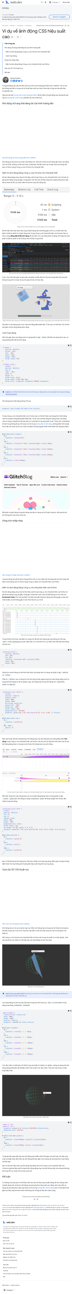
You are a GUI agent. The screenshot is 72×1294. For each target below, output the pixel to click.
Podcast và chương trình (10, 1260)
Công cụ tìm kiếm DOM (17, 993)
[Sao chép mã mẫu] (71, 345)
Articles (5, 8)
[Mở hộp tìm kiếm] (42, 2)
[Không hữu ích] (68, 25)
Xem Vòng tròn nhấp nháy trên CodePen (16, 575)
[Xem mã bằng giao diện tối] (69, 345)
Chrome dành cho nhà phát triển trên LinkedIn (16, 1273)
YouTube (5, 1270)
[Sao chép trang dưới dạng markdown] (18, 37)
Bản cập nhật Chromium (10, 1254)
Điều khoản (5, 1285)
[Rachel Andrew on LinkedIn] (14, 81)
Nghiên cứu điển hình (9, 1257)
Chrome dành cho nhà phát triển (12, 1251)
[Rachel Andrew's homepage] (22, 81)
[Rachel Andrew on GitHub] (11, 81)
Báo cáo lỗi (6, 1240)
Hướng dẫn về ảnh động (15, 98)
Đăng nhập (66, 2)
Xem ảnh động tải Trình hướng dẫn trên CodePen (19, 158)
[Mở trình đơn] (3, 2)
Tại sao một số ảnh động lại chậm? (25, 95)
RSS (4, 1276)
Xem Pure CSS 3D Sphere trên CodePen (16, 924)
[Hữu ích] (65, 25)
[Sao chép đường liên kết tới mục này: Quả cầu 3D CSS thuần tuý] (30, 870)
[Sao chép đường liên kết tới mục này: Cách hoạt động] (17, 333)
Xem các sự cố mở (8, 1243)
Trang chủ (5, 25)
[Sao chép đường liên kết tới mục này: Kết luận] (12, 1177)
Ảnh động (28, 25)
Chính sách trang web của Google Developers (18, 1209)
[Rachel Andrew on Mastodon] (16, 81)
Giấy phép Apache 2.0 (40, 1207)
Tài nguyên (20, 25)
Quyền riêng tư (15, 1285)
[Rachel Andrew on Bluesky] (19, 81)
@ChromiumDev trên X (10, 1267)
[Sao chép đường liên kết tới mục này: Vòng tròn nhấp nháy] (24, 521)
